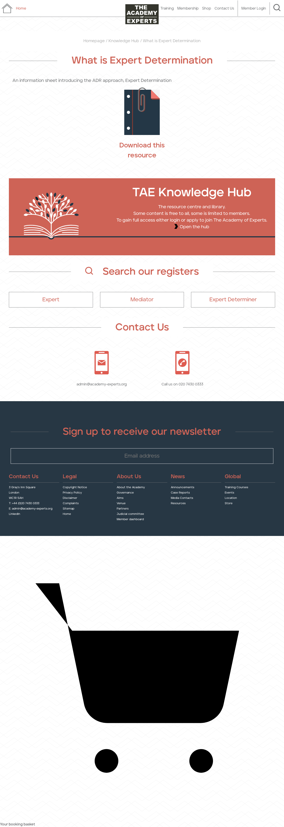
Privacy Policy (72, 492)
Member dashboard (130, 519)
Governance (125, 492)
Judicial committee (130, 514)
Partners (123, 508)
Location (231, 498)
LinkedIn (14, 514)
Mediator (142, 299)
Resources (178, 503)
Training (167, 8)
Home (67, 514)
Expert (50, 299)
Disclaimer (70, 498)
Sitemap (68, 508)
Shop (206, 8)
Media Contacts (182, 498)
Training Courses (236, 487)
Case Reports (180, 492)
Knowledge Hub (123, 41)
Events (229, 492)
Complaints (71, 503)
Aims (120, 498)
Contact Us (224, 8)
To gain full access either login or (151, 220)
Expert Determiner (233, 299)
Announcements (182, 487)
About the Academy (131, 487)
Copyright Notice (75, 487)
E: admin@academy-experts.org (30, 508)
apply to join (199, 220)
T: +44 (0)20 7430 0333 (24, 503)
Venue (121, 503)
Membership (188, 8)
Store (229, 503)
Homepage (94, 41)
